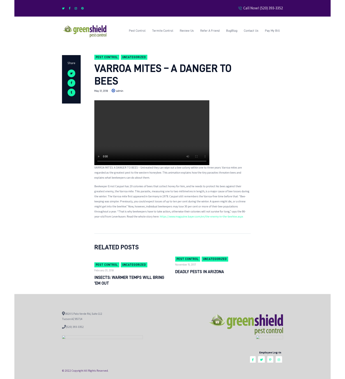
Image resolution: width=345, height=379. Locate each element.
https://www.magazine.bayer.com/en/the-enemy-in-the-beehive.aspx (201, 216)
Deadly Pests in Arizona (199, 272)
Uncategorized (134, 57)
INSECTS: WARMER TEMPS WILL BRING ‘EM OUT (129, 280)
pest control (107, 57)
